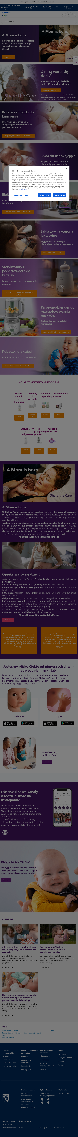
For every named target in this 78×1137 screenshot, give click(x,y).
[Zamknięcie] (66, 168)
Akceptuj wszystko (59, 195)
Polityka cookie (23, 190)
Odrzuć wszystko (44, 195)
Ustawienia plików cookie (20, 195)
